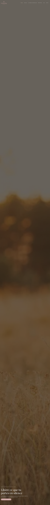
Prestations (40, 2)
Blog (44, 2)
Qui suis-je (25, 2)
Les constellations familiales (32, 2)
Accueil (22, 2)
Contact (47, 2)
